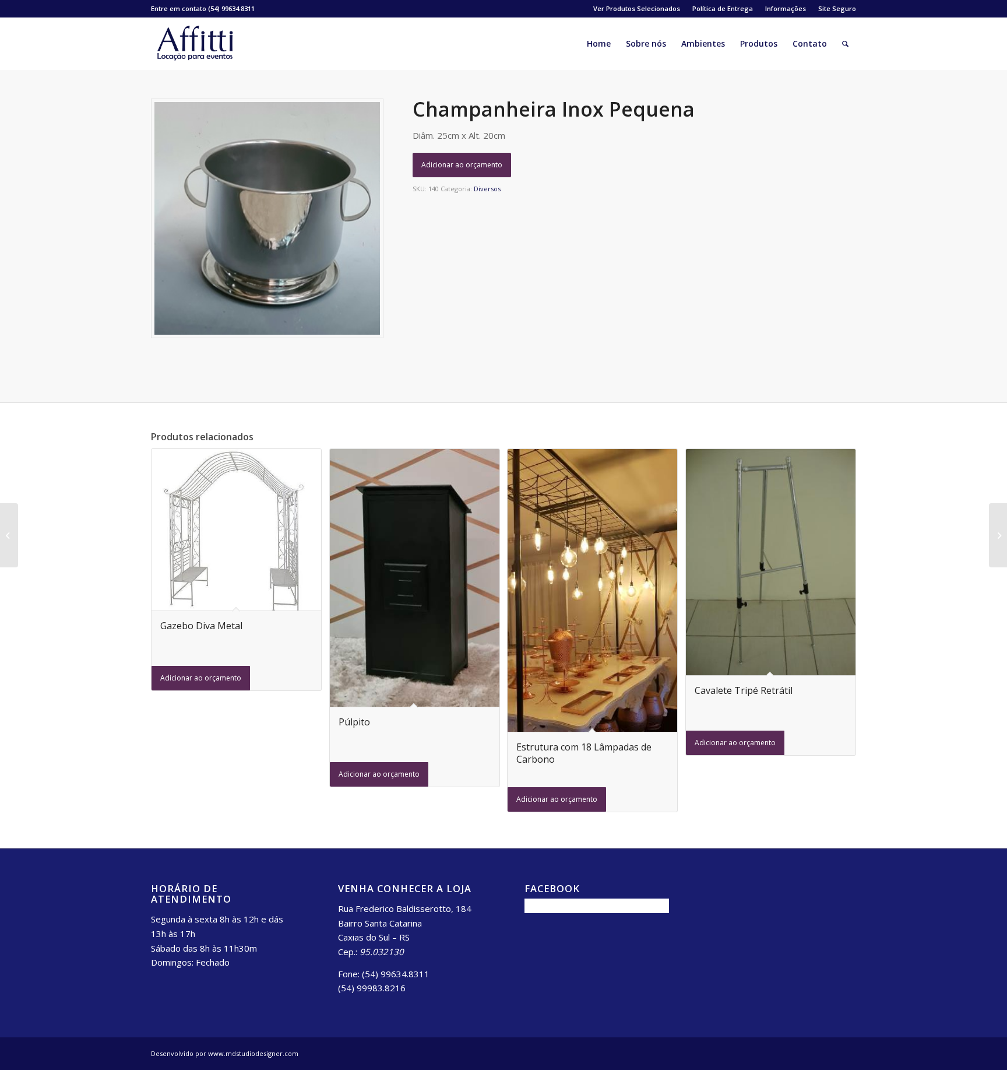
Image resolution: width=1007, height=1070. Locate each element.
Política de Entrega (722, 8)
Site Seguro (837, 8)
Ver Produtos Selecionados (636, 8)
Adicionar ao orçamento (461, 165)
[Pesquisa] (845, 43)
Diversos (487, 188)
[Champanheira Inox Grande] (998, 535)
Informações (785, 8)
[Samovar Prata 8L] (9, 535)
